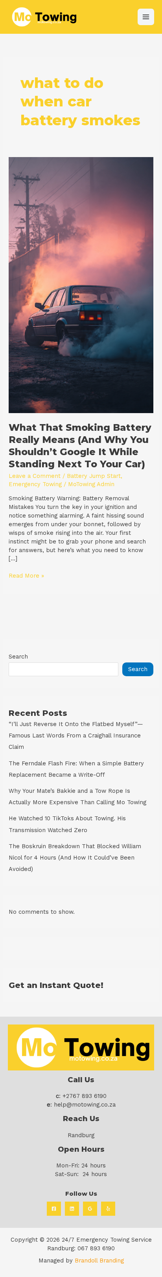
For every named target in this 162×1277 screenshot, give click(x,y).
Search (18, 656)
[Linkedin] (72, 1209)
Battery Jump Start (94, 475)
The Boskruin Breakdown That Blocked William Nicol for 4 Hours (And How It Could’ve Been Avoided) (75, 858)
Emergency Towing (35, 484)
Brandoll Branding (99, 1260)
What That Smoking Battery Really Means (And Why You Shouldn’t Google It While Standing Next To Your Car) (80, 445)
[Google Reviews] (90, 1209)
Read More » (26, 575)
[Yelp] (108, 1209)
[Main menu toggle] (146, 17)
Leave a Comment (35, 475)
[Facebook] (54, 1209)
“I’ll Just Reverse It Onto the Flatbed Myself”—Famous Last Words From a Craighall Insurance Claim (76, 735)
